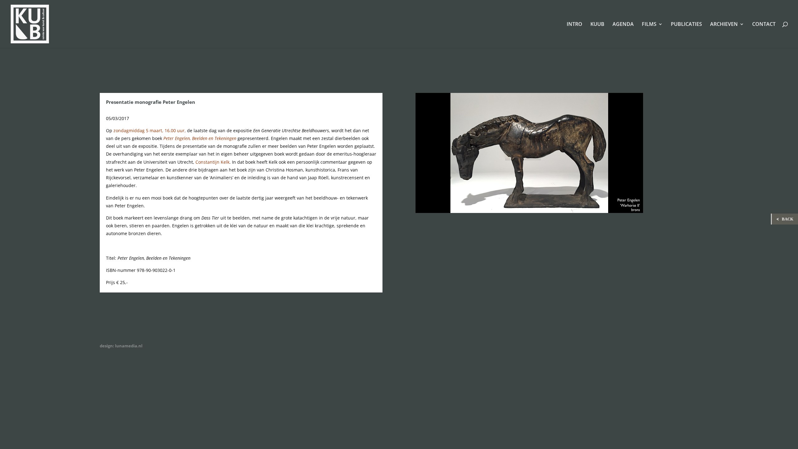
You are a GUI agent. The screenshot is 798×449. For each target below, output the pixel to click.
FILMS (649, 24)
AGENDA (623, 24)
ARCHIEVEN (724, 24)
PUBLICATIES (686, 24)
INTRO (574, 24)
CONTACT (764, 24)
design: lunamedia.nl (121, 346)
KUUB (597, 24)
